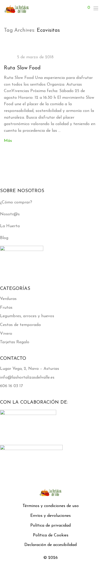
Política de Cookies (50, 535)
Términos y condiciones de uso (51, 506)
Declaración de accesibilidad (50, 545)
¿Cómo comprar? (16, 202)
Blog (4, 238)
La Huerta (10, 226)
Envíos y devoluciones (50, 516)
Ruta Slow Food (22, 68)
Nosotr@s (10, 214)
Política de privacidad (50, 526)
